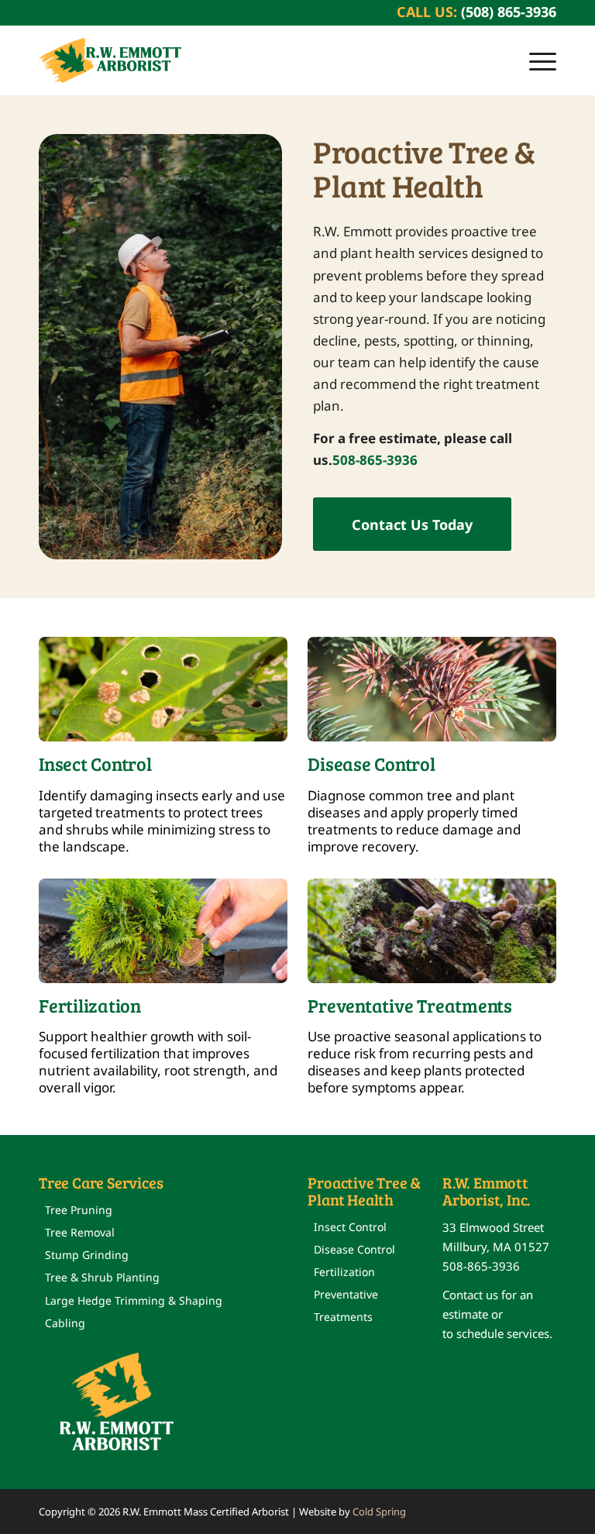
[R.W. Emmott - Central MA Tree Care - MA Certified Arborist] (110, 60)
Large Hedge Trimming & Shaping (133, 1300)
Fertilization (344, 1271)
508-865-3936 (375, 460)
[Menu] (535, 60)
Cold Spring (379, 1512)
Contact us (470, 1294)
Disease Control (354, 1249)
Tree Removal (80, 1232)
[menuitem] (535, 60)
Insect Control (350, 1226)
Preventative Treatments (346, 1305)
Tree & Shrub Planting (102, 1277)
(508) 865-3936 (508, 11)
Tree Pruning (78, 1209)
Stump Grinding (87, 1254)
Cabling (65, 1323)
